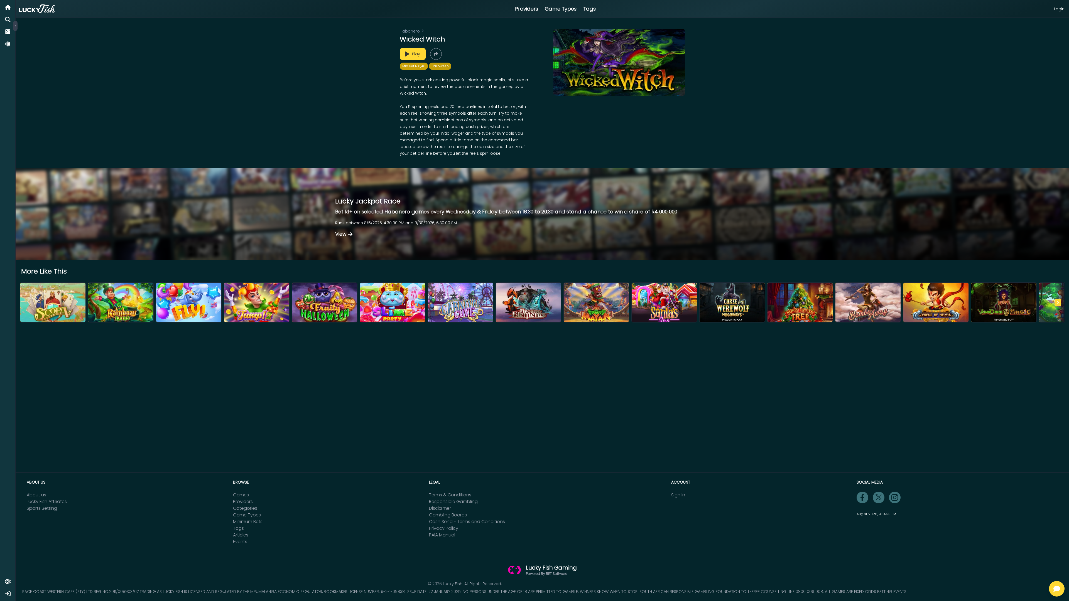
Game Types (561, 8)
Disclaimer (440, 508)
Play (416, 54)
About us (36, 495)
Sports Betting (42, 508)
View (341, 233)
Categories (245, 508)
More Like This (44, 271)
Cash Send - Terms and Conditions (467, 521)
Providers (526, 8)
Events (240, 541)
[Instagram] (895, 497)
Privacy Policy (443, 528)
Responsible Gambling (453, 501)
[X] (878, 497)
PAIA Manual (442, 535)
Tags (589, 8)
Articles (240, 535)
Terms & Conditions (450, 495)
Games (241, 495)
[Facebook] (862, 497)
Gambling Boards (448, 515)
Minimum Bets (248, 521)
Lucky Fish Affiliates (47, 501)
